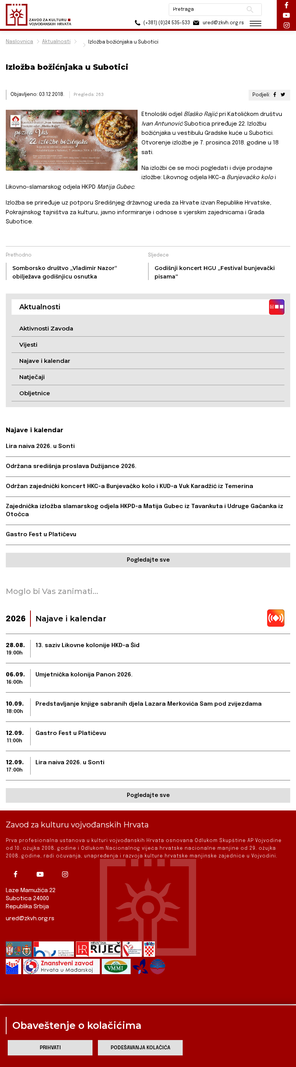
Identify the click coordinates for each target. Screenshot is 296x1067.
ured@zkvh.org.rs (30, 919)
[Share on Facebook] (274, 94)
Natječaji (32, 377)
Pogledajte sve (148, 560)
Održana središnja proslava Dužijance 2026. (71, 466)
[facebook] (17, 874)
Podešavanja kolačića (140, 1047)
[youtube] (42, 874)
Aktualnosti (56, 41)
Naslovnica (19, 41)
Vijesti (28, 344)
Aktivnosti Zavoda (46, 328)
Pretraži (250, 9)
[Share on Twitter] (282, 94)
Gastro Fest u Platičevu (41, 535)
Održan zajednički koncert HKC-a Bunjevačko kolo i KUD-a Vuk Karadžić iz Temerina (129, 486)
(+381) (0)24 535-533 (166, 23)
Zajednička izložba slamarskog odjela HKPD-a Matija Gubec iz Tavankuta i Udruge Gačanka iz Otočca (144, 510)
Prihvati (50, 1047)
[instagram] (66, 874)
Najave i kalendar (44, 360)
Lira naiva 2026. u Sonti (40, 446)
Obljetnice (34, 393)
